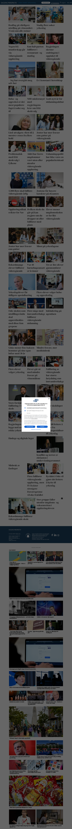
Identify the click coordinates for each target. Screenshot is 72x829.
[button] (36, 413)
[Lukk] (49, 399)
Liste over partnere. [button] (34, 418)
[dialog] (36, 414)
